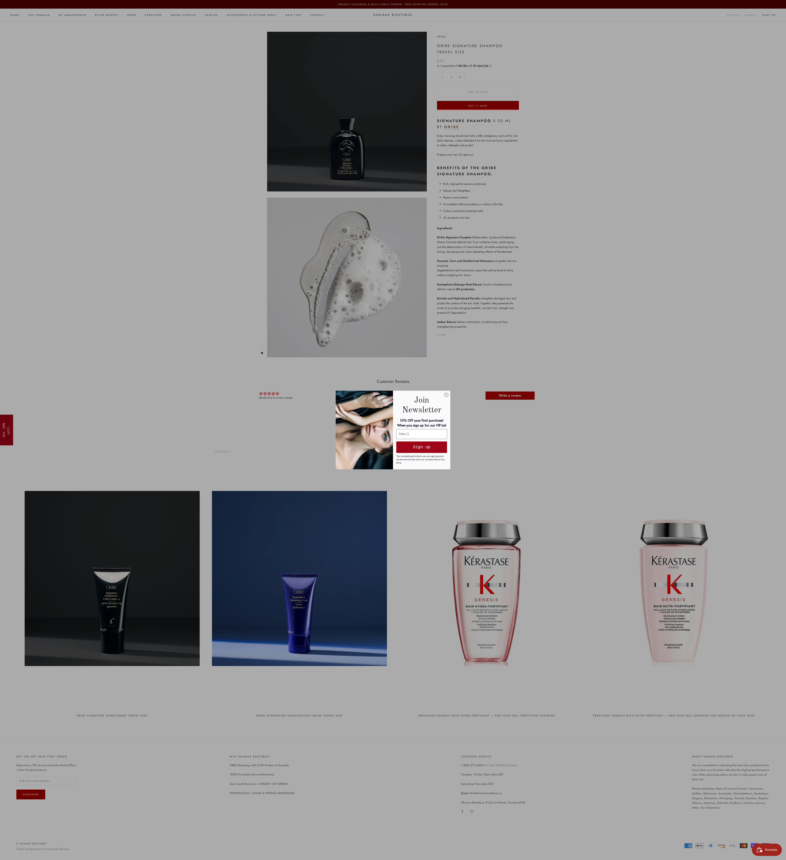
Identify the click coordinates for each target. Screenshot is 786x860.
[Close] (446, 394)
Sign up (421, 447)
